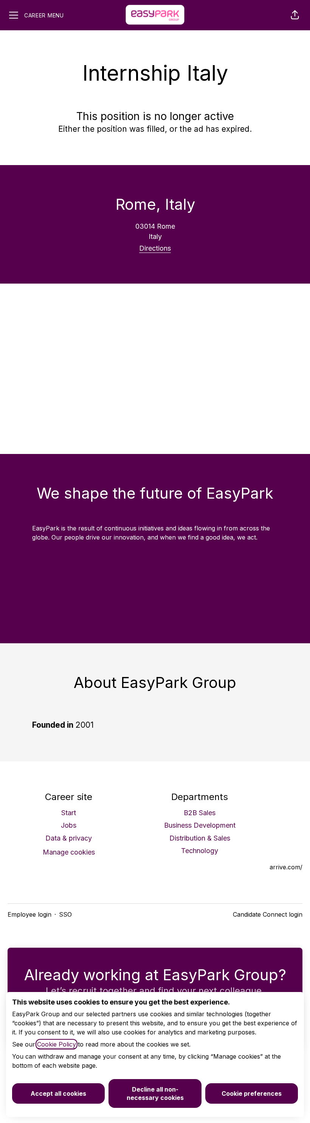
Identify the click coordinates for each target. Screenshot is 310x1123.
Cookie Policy (56, 1044)
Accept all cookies (58, 1093)
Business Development (200, 825)
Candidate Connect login (267, 914)
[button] (294, 15)
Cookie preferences (252, 1093)
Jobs (68, 825)
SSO (65, 914)
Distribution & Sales (199, 838)
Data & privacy (68, 838)
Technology (199, 851)
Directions (155, 248)
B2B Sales (199, 813)
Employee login (29, 914)
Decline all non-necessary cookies (155, 1093)
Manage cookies (69, 852)
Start (68, 813)
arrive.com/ (286, 867)
